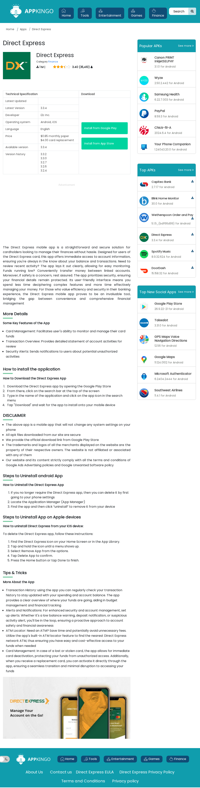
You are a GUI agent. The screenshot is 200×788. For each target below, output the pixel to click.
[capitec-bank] (192, 181)
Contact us (61, 772)
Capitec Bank (161, 182)
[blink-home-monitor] (192, 198)
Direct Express (162, 235)
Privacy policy (125, 781)
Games (136, 15)
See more (185, 46)
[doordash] (192, 267)
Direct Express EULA (95, 772)
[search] (192, 11)
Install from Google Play (100, 128)
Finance (158, 15)
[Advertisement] (66, 214)
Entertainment (110, 15)
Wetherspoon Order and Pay (172, 215)
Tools (85, 15)
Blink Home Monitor (165, 198)
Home (66, 15)
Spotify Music (161, 251)
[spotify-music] (192, 251)
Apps (23, 29)
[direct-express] (192, 234)
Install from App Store (99, 143)
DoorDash (159, 268)
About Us (34, 772)
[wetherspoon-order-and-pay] (192, 218)
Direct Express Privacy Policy (146, 772)
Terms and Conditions (83, 781)
